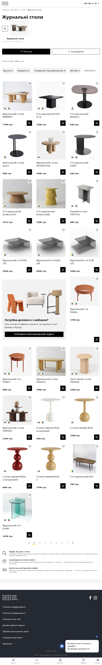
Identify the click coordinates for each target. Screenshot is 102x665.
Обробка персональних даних (16, 631)
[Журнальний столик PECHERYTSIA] (51, 145)
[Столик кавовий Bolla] (84, 410)
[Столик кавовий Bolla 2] (51, 459)
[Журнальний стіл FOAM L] (84, 291)
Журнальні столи (15, 38)
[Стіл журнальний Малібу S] (84, 96)
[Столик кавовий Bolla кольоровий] (51, 410)
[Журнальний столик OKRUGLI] (51, 361)
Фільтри (27, 51)
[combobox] (90, 3)
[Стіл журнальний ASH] (84, 459)
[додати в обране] (30, 83)
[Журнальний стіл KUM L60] (84, 242)
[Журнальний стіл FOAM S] (17, 361)
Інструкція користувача (12, 637)
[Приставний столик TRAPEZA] (84, 361)
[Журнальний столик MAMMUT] (17, 96)
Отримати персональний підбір (34, 334)
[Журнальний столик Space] (17, 145)
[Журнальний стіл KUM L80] (51, 242)
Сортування (77, 51)
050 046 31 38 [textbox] (90, 3)
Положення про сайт (12, 619)
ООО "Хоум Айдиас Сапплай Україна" (51, 655)
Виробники (7, 644)
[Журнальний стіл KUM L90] (17, 242)
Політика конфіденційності (14, 607)
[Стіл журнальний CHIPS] (84, 145)
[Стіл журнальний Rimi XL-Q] (51, 96)
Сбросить (90, 70)
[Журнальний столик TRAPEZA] (17, 410)
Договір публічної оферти (14, 625)
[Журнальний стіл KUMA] (17, 507)
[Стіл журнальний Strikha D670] (17, 194)
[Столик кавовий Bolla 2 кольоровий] (17, 459)
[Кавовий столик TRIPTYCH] (84, 194)
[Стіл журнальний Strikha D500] (51, 194)
